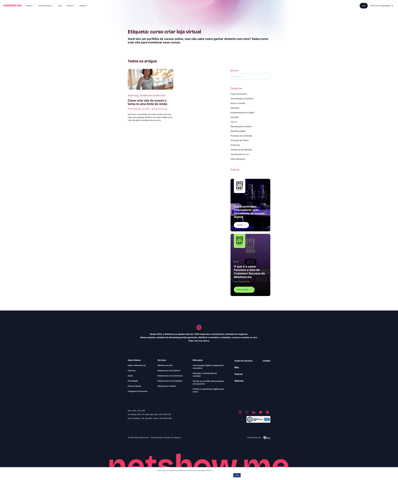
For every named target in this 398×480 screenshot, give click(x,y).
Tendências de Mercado (152, 95)
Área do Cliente (134, 386)
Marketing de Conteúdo (241, 126)
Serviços (162, 360)
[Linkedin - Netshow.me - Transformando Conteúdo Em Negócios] (254, 412)
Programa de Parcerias (137, 391)
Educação (235, 108)
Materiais (239, 381)
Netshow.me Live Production (170, 381)
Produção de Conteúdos (241, 136)
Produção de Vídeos (240, 140)
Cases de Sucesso (239, 94)
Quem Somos (134, 360)
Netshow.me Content (167, 386)
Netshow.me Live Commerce (170, 376)
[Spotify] (267, 412)
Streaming (133, 95)
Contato (266, 361)
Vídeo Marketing (238, 159)
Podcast (239, 374)
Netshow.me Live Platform (169, 370)
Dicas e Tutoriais (238, 103)
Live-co (234, 122)
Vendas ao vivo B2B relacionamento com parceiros (208, 382)
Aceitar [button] (237, 475)
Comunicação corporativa (242, 98)
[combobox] (250, 76)
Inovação (235, 117)
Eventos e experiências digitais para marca (208, 390)
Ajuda (130, 376)
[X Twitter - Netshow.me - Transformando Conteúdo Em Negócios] (247, 412)
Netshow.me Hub (165, 365)
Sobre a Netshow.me (137, 365)
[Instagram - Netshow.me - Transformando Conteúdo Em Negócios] (240, 412)
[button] (30, 5)
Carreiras (132, 370)
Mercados (198, 360)
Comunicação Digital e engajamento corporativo (208, 366)
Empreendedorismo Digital (242, 112)
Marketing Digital (238, 131)
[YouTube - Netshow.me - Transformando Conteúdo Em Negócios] (260, 412)
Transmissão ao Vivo (240, 154)
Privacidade (133, 381)
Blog (237, 367)
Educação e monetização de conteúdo (205, 374)
